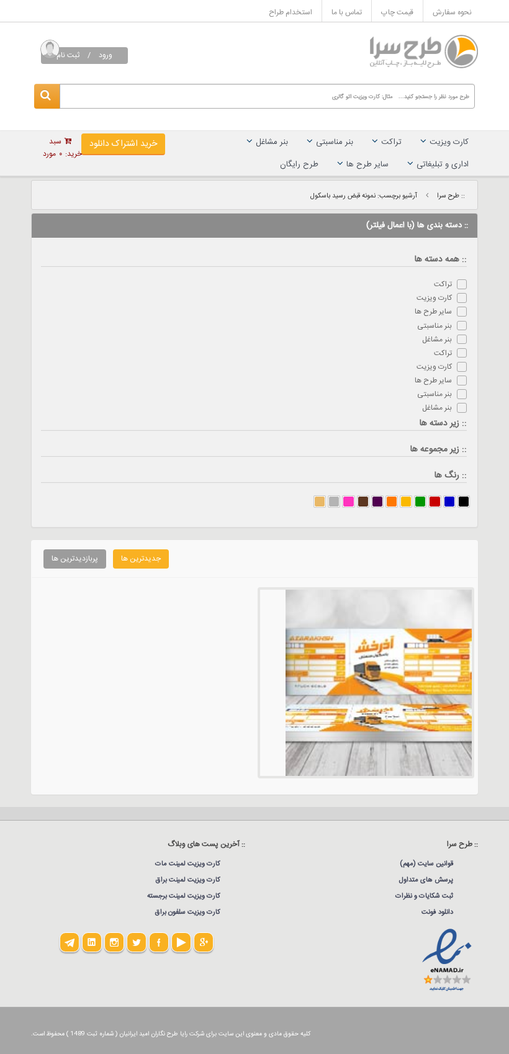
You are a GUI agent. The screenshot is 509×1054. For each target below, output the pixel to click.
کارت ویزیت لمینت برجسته (183, 896)
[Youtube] (181, 942)
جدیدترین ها (141, 558)
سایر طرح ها (367, 164)
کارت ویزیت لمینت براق (188, 880)
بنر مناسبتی (334, 142)
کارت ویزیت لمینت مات (187, 864)
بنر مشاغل (272, 142)
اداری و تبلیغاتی (443, 164)
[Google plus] (203, 942)
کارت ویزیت (449, 142)
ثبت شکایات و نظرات (424, 896)
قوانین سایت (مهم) (426, 864)
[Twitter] (136, 942)
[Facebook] (159, 942)
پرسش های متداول (426, 880)
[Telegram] (69, 942)
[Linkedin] (92, 942)
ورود (105, 55)
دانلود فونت (437, 912)
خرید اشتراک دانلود (123, 144)
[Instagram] (114, 942)
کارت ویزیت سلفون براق (187, 912)
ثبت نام (67, 55)
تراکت (391, 142)
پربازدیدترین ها (75, 558)
